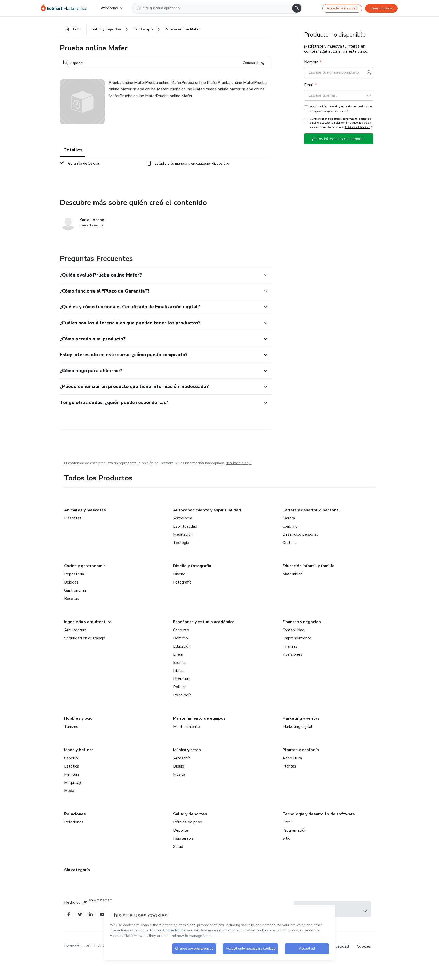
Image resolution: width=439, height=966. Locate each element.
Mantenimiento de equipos (199, 718)
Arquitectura (75, 630)
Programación (294, 830)
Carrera (288, 518)
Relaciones (75, 814)
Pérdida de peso (187, 822)
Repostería (74, 574)
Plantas (289, 766)
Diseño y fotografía (192, 566)
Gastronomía (75, 590)
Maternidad (292, 574)
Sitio (286, 838)
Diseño (179, 574)
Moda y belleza (79, 750)
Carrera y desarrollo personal (311, 510)
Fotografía (182, 582)
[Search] (296, 8)
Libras (178, 670)
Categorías (108, 8)
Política (179, 687)
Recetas (71, 598)
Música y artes (187, 750)
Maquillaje (73, 782)
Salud (178, 846)
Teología (181, 542)
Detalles (72, 150)
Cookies (364, 946)
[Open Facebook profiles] (68, 914)
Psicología (182, 695)
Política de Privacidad (357, 127)
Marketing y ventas (301, 718)
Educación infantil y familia (308, 566)
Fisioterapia (183, 838)
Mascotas (73, 518)
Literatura (182, 679)
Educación (182, 646)
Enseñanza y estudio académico (204, 622)
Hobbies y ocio (78, 718)
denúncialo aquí (239, 463)
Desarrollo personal (300, 534)
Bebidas (71, 582)
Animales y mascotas (85, 510)
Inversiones (292, 654)
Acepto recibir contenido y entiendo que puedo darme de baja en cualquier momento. (341, 109)
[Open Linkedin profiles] (91, 914)
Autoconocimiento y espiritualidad (207, 510)
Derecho (180, 638)
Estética (71, 766)
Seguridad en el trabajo (84, 638)
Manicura (72, 774)
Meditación (183, 534)
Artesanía (181, 758)
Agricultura (292, 758)
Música (179, 774)
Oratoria (289, 542)
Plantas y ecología (300, 750)
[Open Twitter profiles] (80, 914)
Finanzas (289, 646)
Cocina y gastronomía (85, 566)
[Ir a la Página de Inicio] (65, 8)
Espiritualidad (185, 526)
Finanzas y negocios (301, 622)
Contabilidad (293, 630)
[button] (160, 275)
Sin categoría (77, 870)
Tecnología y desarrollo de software (318, 814)
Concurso (181, 630)
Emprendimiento (296, 638)
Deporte (180, 830)
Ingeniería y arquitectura (88, 622)
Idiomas (180, 662)
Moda (69, 790)
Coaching (290, 526)
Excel (287, 822)
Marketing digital (297, 726)
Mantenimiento (186, 726)
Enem (178, 654)
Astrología (182, 518)
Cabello (71, 758)
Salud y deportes (190, 814)
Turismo (71, 726)
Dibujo (178, 766)
